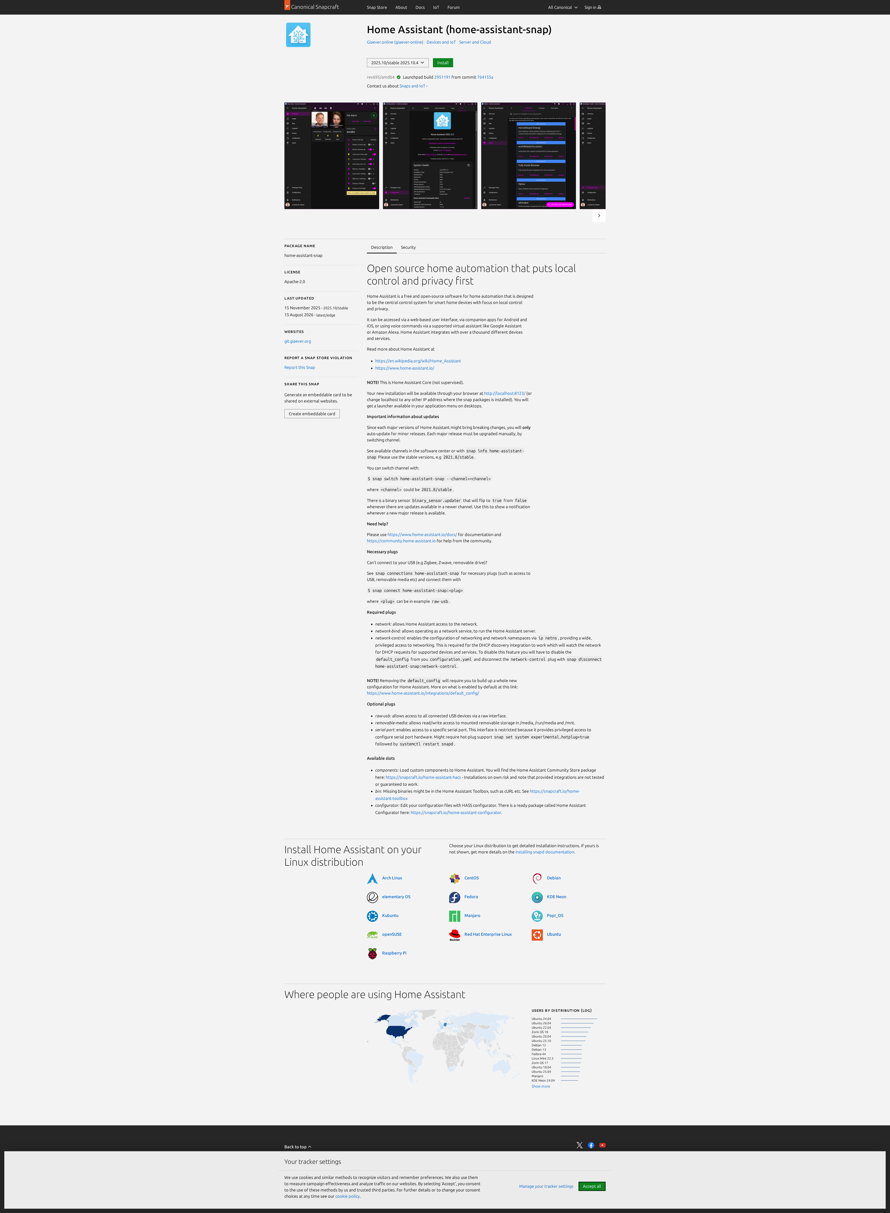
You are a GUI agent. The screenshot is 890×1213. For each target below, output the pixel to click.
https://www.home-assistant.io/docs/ (422, 534)
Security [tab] (408, 247)
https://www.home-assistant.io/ (404, 368)
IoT (436, 7)
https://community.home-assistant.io (401, 540)
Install (443, 62)
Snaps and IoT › (413, 85)
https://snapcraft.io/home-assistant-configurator (456, 812)
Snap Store (377, 7)
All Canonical (560, 7)
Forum (454, 7)
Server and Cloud (475, 42)
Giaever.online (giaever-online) (395, 42)
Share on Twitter (580, 1145)
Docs (420, 7)
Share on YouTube (602, 1145)
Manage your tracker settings (546, 1186)
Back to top (296, 1146)
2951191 (442, 77)
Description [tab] (382, 247)
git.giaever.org (297, 341)
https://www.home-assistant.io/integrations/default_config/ (423, 693)
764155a (485, 77)
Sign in (591, 7)
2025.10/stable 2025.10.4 (395, 62)
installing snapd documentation (544, 851)
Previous (585, 215)
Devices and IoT (441, 42)
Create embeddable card (312, 413)
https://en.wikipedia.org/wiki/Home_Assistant (418, 360)
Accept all (592, 1186)
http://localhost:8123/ (504, 393)
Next (599, 215)
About (401, 7)
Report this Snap (299, 367)
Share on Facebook (591, 1145)
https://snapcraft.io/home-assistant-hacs (423, 777)
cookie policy (347, 1196)
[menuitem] (377, 7)
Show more (541, 1086)
